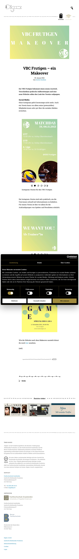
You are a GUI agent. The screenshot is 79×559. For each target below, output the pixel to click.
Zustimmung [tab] (13, 262)
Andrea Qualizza (41, 80)
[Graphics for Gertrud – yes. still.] (39, 410)
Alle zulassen (64, 301)
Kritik (24, 381)
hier (27, 343)
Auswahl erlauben (39, 301)
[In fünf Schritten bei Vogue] (16, 410)
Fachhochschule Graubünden (12, 476)
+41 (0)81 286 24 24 (11, 485)
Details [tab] (39, 262)
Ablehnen (14, 301)
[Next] (47, 186)
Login (5, 549)
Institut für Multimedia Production (13, 540)
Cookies (6, 546)
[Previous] (31, 186)
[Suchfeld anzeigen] (72, 8)
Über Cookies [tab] (65, 262)
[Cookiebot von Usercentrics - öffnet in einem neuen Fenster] (68, 257)
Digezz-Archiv (8, 538)
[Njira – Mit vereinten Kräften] (63, 410)
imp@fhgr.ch (11, 487)
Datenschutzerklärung (10, 543)
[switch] (30, 293)
